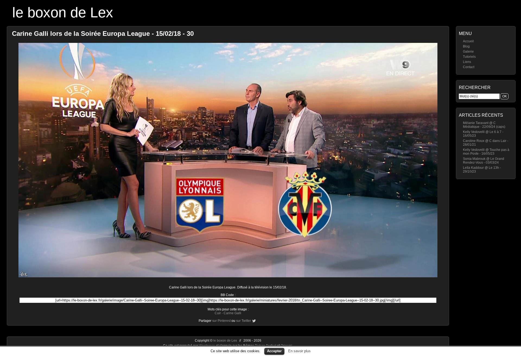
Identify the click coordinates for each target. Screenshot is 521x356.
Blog (466, 46)
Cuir (218, 313)
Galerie (468, 51)
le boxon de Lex (62, 12)
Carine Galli (232, 313)
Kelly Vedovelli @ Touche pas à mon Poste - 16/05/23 (486, 151)
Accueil (468, 41)
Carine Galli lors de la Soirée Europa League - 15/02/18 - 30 (103, 33)
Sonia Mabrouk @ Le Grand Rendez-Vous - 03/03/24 (483, 160)
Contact (468, 67)
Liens (467, 62)
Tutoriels (469, 57)
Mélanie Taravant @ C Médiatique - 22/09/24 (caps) (484, 125)
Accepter (274, 351)
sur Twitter (243, 321)
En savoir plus (299, 351)
